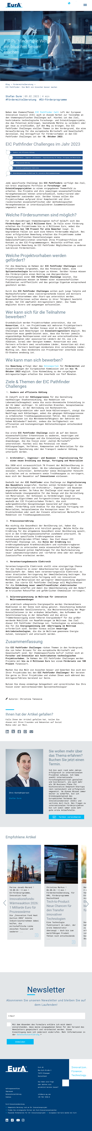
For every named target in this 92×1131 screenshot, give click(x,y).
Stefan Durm (14, 96)
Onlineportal (51, 366)
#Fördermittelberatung (22, 99)
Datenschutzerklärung (28, 1034)
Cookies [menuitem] (8, 1097)
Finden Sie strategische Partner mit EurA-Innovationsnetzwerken (32, 1110)
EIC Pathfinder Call (47, 112)
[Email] (31, 731)
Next (85, 903)
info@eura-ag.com (44, 1094)
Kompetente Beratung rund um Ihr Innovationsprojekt (27, 1107)
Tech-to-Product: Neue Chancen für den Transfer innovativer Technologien (59, 910)
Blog (8, 84)
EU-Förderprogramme (20, 892)
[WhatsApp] (25, 731)
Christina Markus (56, 887)
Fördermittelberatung (23, 84)
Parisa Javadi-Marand (21, 887)
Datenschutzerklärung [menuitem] (13, 1094)
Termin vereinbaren (70, 817)
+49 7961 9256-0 (44, 1097)
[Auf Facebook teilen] (19, 731)
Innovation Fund (18, 895)
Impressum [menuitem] (9, 1091)
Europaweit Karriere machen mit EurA (62, 1113)
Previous (6, 903)
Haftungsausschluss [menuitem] (13, 1088)
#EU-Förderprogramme (53, 99)
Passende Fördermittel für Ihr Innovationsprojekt (27, 1113)
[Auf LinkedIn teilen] (7, 731)
